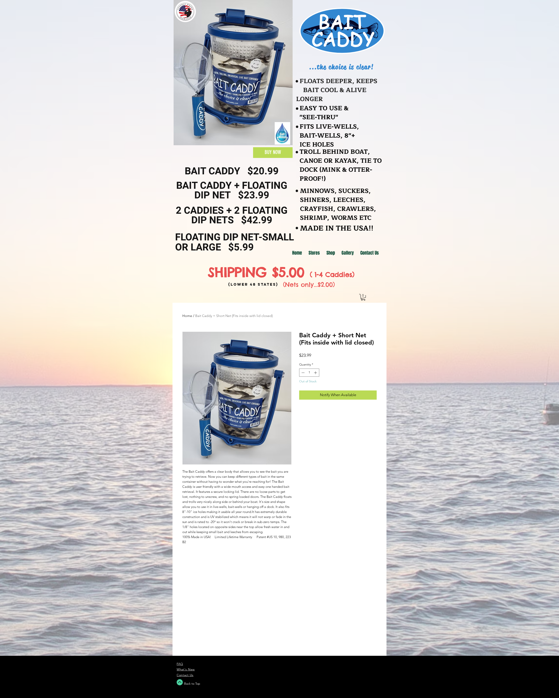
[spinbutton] (309, 372)
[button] (363, 297)
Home (187, 316)
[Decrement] (302, 372)
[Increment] (316, 372)
